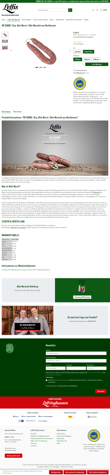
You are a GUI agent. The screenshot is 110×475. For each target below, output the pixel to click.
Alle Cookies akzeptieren (97, 472)
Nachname (90, 365)
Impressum (60, 438)
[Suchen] (70, 10)
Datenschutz (61, 434)
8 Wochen (96, 59)
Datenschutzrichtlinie (94, 373)
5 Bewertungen (78, 44)
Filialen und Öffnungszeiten (40, 436)
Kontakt (33, 434)
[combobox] (53, 10)
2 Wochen (78, 59)
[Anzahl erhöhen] (83, 64)
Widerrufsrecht (62, 441)
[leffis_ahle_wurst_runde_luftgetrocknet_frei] (40, 50)
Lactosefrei (22, 227)
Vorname (69, 365)
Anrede (48, 365)
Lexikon (33, 446)
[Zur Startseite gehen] (10, 10)
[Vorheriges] (11, 50)
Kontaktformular (10, 450)
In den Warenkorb (97, 64)
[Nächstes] (70, 50)
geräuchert (78, 52)
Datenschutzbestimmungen (61, 380)
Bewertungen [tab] (17, 111)
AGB (87, 380)
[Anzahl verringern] (75, 64)
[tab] (6, 111)
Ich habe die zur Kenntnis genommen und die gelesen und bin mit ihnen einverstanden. (75, 381)
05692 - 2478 (9, 437)
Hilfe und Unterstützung (39, 441)
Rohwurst (96, 192)
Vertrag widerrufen (13, 455)
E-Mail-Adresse (51, 358)
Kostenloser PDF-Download (82, 297)
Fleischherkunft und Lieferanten (42, 438)
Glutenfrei (14, 227)
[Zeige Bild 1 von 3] (36, 67)
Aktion (48, 350)
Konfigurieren (56, 472)
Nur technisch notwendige (75, 472)
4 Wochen (87, 59)
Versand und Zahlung (64, 436)
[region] (36, 50)
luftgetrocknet (89, 52)
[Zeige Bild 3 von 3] (44, 67)
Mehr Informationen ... (7, 473)
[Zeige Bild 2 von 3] (40, 67)
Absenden (100, 391)
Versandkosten (51, 465)
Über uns (34, 443)
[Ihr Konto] (97, 10)
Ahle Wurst (15, 178)
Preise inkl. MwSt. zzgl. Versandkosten (83, 37)
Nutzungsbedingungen (53, 375)
